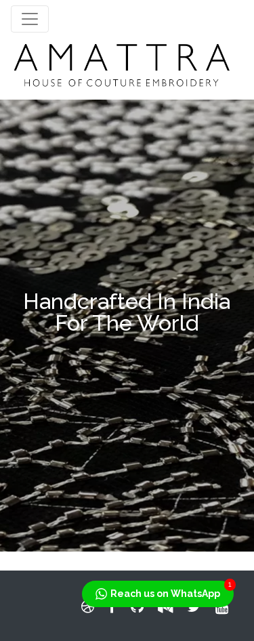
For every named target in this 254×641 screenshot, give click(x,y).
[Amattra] (121, 63)
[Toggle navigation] (30, 19)
